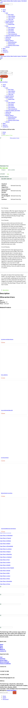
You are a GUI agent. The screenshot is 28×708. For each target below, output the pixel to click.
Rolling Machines (12, 42)
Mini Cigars (11, 14)
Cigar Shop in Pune (5, 559)
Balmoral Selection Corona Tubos (6, 493)
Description (6, 290)
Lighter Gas (8, 37)
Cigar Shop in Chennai (5, 538)
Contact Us (5, 52)
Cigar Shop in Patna (5, 578)
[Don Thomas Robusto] (14, 436)
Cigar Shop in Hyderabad (6, 535)
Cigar (6, 13)
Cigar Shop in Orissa (5, 584)
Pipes (6, 26)
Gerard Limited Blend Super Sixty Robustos (8, 528)
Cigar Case (10, 19)
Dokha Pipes (11, 24)
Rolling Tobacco (9, 40)
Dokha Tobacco (9, 22)
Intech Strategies (11, 690)
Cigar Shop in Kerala (5, 570)
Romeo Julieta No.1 (4, 374)
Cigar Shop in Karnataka (6, 581)
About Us (5, 50)
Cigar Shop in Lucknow (6, 549)
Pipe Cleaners (11, 32)
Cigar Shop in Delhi (5, 573)
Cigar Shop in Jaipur (5, 576)
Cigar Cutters (11, 18)
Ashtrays (7, 47)
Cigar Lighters (11, 16)
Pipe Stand (11, 29)
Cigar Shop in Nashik (5, 565)
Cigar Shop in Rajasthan (6, 554)
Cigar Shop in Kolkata (5, 541)
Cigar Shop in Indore (5, 562)
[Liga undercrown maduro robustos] (14, 324)
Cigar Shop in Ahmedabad (6, 546)
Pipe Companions (12, 34)
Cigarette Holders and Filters (12, 35)
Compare (3, 170)
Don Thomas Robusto (5, 457)
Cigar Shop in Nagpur (5, 551)
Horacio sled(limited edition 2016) (7, 410)
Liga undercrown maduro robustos (7, 339)
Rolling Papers (11, 43)
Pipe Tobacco (11, 27)
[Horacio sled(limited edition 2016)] (14, 395)
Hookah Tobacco (9, 21)
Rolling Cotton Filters (13, 45)
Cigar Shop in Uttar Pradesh (7, 568)
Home (4, 9)
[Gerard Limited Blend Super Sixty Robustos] (14, 513)
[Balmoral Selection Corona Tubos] (14, 477)
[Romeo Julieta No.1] (14, 359)
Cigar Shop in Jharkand (6, 557)
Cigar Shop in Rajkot (5, 543)
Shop (4, 11)
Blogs (4, 48)
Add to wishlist (11, 170)
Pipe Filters (11, 30)
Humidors (7, 39)
